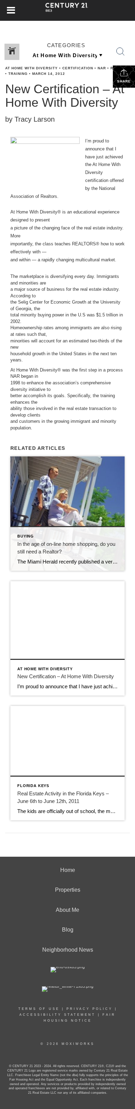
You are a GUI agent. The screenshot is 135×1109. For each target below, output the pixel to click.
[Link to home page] (67, 10)
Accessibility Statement (57, 1014)
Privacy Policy (89, 1009)
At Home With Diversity (31, 68)
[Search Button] (120, 51)
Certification (77, 68)
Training (18, 74)
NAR (102, 68)
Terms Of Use (39, 1009)
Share (124, 81)
